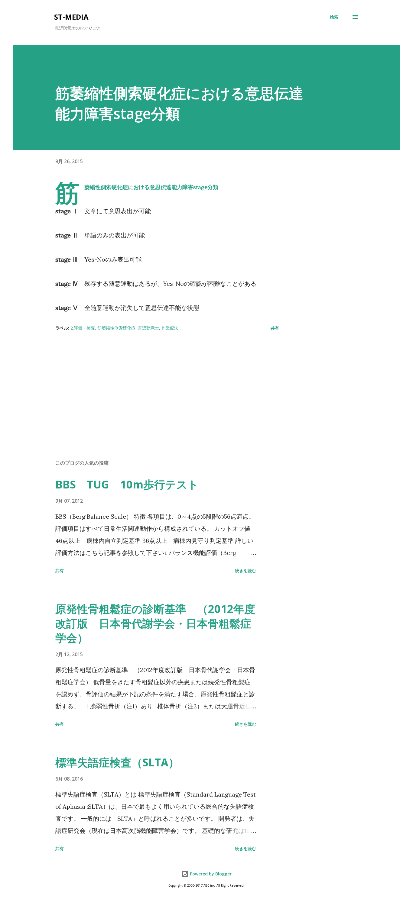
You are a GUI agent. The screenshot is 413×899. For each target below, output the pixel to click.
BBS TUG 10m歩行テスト (127, 484)
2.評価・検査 (82, 328)
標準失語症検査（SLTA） (117, 762)
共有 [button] (275, 328)
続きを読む (245, 570)
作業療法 (169, 328)
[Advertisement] (157, 384)
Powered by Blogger (210, 874)
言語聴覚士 (148, 328)
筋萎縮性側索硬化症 (116, 328)
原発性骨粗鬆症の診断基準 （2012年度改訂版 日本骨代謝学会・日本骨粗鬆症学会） (155, 623)
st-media (71, 17)
